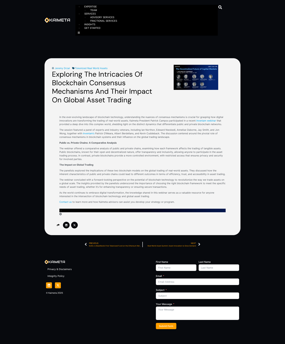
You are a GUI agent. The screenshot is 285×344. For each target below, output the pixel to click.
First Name (162, 261)
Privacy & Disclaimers (60, 269)
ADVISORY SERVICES (102, 17)
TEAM (93, 10)
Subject (160, 289)
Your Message (164, 304)
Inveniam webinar (206, 120)
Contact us (65, 201)
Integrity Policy (56, 275)
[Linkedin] (49, 285)
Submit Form (166, 326)
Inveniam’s (88, 133)
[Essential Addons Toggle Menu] (78, 33)
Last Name (205, 261)
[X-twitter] (58, 285)
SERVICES (90, 13)
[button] (220, 7)
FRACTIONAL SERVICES (103, 20)
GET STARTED (92, 27)
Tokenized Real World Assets (91, 68)
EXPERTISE (90, 6)
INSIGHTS (89, 24)
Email (159, 275)
